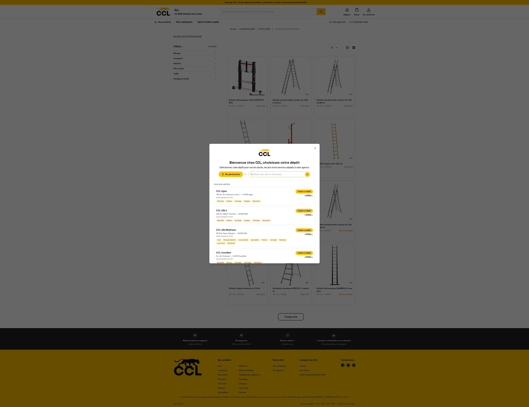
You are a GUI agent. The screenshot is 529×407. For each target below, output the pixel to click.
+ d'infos (308, 195)
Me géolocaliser (232, 174)
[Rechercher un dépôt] (307, 174)
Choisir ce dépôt (304, 191)
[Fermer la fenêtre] (315, 148)
